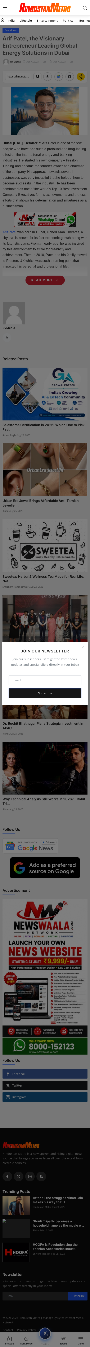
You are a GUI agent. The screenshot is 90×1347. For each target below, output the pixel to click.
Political (68, 21)
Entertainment (47, 21)
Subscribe (45, 693)
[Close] (83, 647)
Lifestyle (26, 21)
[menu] (5, 7)
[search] (85, 7)
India (11, 21)
